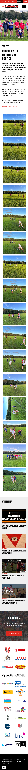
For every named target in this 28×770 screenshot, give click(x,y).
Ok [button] (4, 767)
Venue (25, 1)
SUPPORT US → (14, 633)
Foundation (19, 1)
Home (3, 45)
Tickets (13, 1)
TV (5, 1)
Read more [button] (5, 763)
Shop (9, 1)
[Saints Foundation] (10, 6)
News (7, 45)
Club (2, 1)
